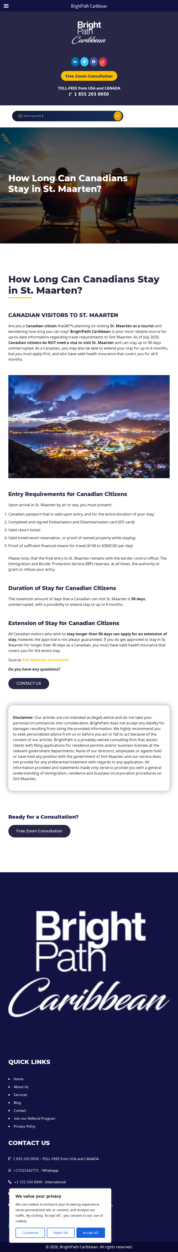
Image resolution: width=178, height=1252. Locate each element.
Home (18, 1078)
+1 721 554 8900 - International (40, 1181)
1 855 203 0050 (91, 94)
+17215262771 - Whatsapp (35, 1170)
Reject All (61, 1232)
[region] (60, 1215)
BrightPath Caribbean (79, 1246)
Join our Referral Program (34, 1118)
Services (20, 1094)
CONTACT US (28, 683)
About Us (21, 1086)
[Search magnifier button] (118, 116)
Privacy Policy (24, 1126)
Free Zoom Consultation (89, 76)
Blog (17, 1102)
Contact (20, 1110)
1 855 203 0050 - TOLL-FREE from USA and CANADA (56, 1158)
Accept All (90, 1232)
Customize (30, 1232)
